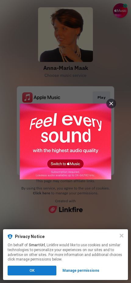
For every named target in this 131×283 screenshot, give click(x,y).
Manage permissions (80, 270)
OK (32, 270)
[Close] (121, 235)
